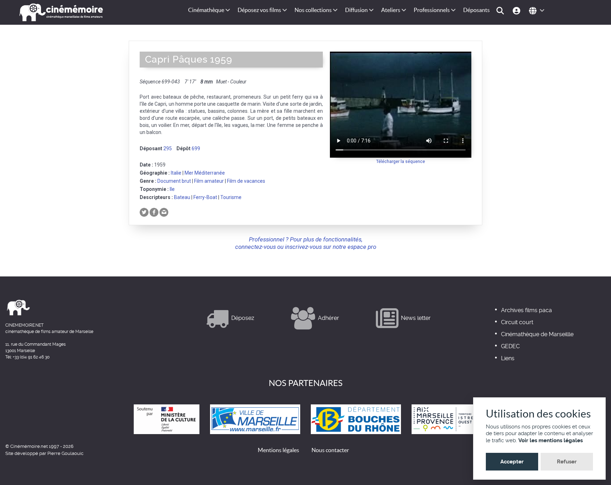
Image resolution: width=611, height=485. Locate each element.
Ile (172, 189)
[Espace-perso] (517, 10)
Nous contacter (330, 450)
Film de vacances (246, 181)
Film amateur (209, 181)
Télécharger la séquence (400, 161)
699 (196, 148)
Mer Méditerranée (205, 173)
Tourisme (231, 197)
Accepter (512, 461)
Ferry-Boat (205, 197)
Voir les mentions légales (550, 440)
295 (167, 148)
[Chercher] (501, 10)
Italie (176, 173)
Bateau (182, 197)
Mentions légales (278, 450)
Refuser (567, 461)
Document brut (174, 181)
